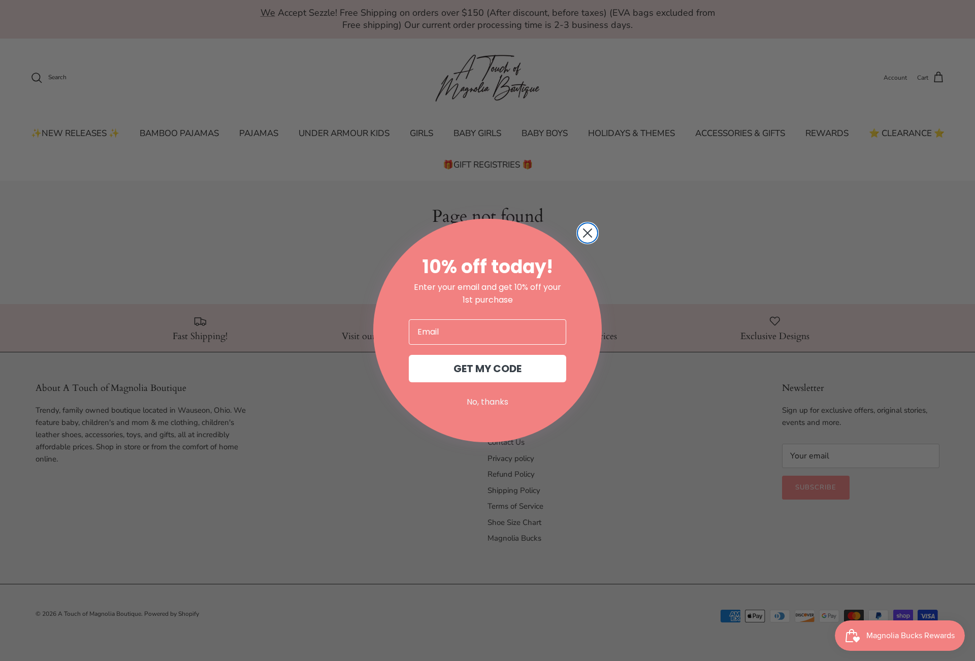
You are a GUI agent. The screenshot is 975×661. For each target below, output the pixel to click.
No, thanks (487, 402)
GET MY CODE (487, 368)
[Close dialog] (587, 233)
